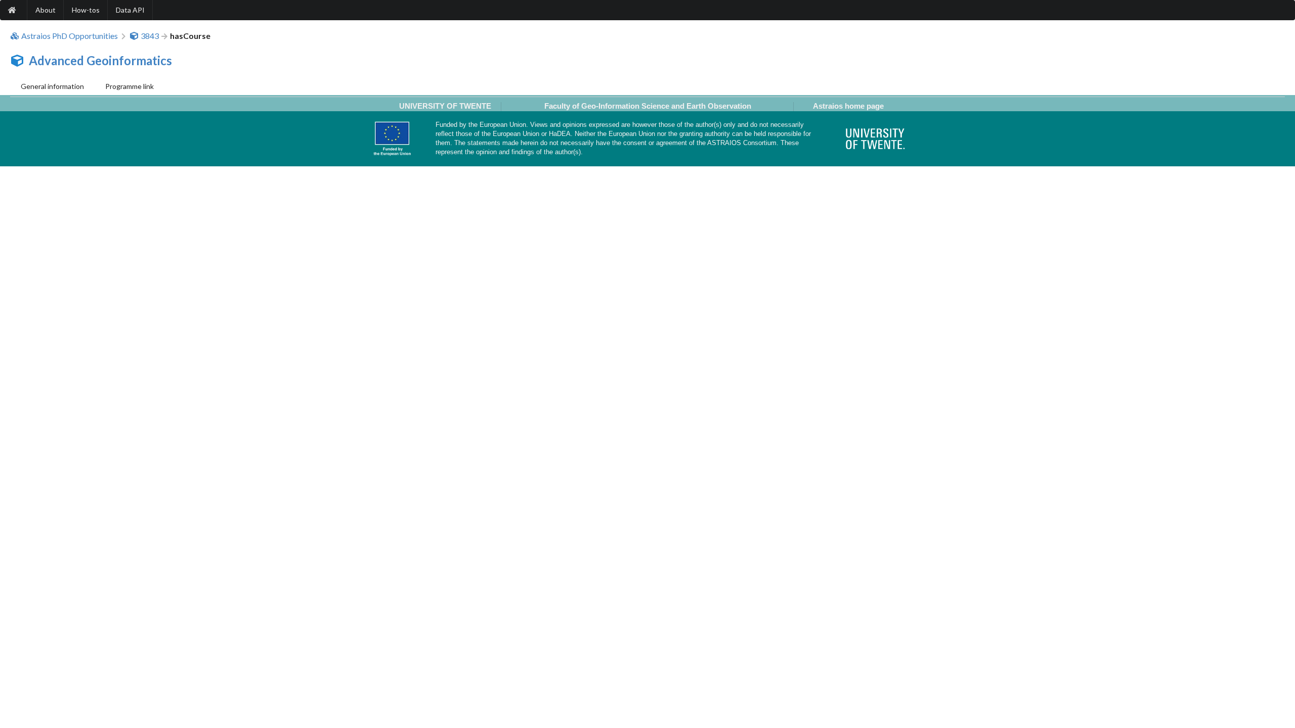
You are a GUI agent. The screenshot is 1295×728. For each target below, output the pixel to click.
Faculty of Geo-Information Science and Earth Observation (647, 106)
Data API (130, 10)
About (45, 10)
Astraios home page (848, 106)
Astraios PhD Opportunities (69, 36)
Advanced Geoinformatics (100, 60)
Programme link (129, 86)
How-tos (86, 10)
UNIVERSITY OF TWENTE (445, 106)
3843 (150, 36)
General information (52, 86)
